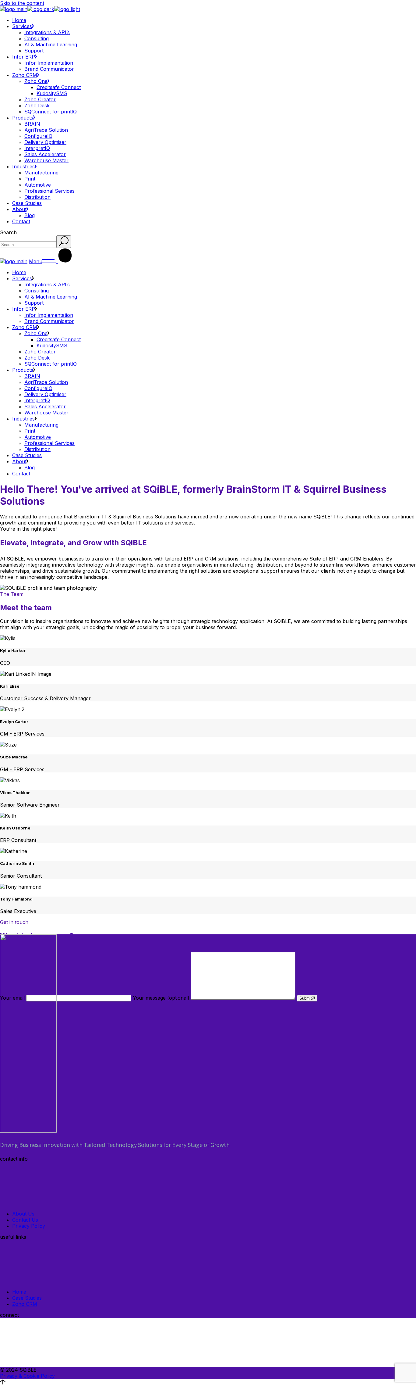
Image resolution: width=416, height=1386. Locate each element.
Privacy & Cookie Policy (27, 1376)
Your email (13, 998)
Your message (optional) (162, 998)
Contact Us (25, 1220)
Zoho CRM (24, 1304)
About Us (23, 1214)
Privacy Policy (28, 1226)
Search (8, 232)
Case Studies (27, 1298)
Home (19, 1292)
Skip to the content (22, 3)
